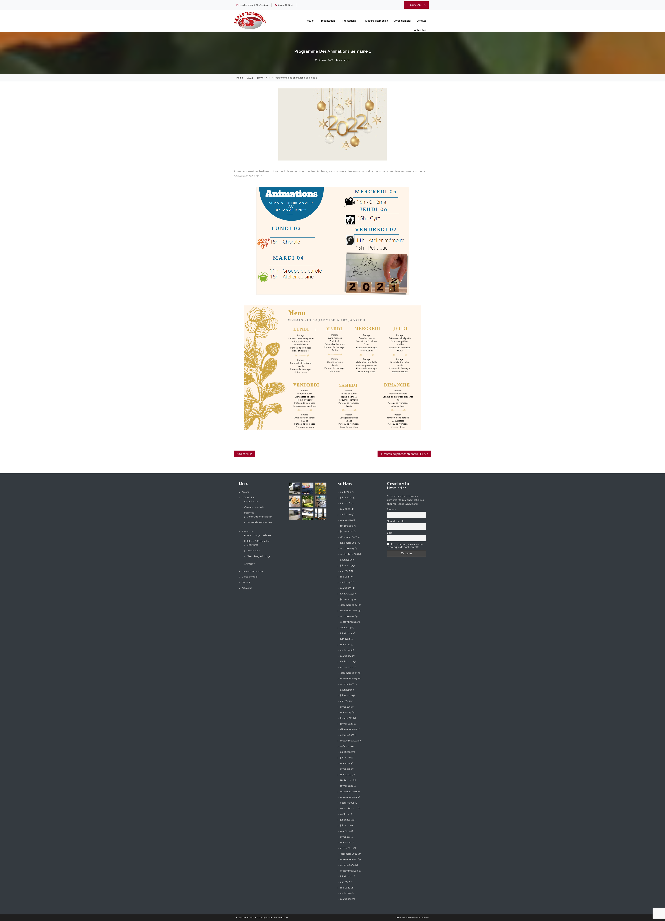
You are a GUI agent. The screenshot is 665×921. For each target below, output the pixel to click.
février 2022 (346, 780)
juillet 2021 (346, 819)
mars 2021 (345, 842)
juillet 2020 (346, 876)
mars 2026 (346, 520)
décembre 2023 (348, 672)
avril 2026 (345, 514)
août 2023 (345, 689)
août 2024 (345, 627)
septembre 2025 (349, 554)
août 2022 (345, 746)
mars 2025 (345, 587)
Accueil (310, 20)
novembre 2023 (348, 678)
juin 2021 (345, 825)
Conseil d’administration (259, 516)
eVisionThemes (421, 917)
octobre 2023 (347, 684)
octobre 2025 (347, 548)
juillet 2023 (346, 695)
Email (390, 532)
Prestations (350, 20)
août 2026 (345, 492)
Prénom (391, 509)
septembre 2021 (348, 808)
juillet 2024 (346, 633)
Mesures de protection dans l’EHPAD (404, 454)
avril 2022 (345, 768)
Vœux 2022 (244, 454)
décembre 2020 (348, 853)
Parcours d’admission (376, 20)
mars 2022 (345, 774)
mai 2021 (345, 831)
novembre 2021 (348, 797)
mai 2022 (345, 763)
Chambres (252, 544)
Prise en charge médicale (257, 535)
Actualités (420, 30)
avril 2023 (345, 706)
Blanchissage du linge (258, 556)
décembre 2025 (348, 537)
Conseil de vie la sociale (259, 522)
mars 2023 (345, 712)
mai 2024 (345, 644)
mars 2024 (346, 655)
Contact (421, 20)
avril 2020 (345, 893)
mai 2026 (345, 508)
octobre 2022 (347, 735)
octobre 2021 (347, 802)
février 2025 (346, 593)
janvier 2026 (346, 531)
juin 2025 (345, 571)
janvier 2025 (346, 599)
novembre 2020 (348, 859)
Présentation (327, 20)
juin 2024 (345, 638)
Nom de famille (395, 521)
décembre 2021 (348, 791)
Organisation (251, 501)
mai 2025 (345, 576)
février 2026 (346, 525)
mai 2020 (345, 887)
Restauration (253, 550)
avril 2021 (345, 836)
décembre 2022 (348, 729)
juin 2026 (345, 503)
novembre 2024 (348, 610)
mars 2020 (346, 898)
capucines (344, 60)
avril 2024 (345, 650)
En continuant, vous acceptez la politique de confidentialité (405, 545)
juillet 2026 (346, 497)
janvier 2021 (346, 848)
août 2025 (345, 559)
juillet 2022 (346, 751)
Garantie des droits (254, 507)
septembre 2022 (349, 740)
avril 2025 (345, 582)
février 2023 (346, 718)
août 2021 (345, 814)
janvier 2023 (346, 723)
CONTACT (416, 5)
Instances (249, 512)
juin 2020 (345, 882)
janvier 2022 (346, 785)
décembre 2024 (348, 604)
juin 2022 (345, 757)
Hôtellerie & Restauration (257, 541)
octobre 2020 (347, 865)
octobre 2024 (347, 616)
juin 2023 (345, 701)
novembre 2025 (348, 542)
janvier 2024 (346, 667)
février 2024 (346, 661)
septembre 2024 (349, 621)
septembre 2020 (349, 870)
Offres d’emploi (402, 20)
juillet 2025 (346, 565)
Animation (249, 563)
